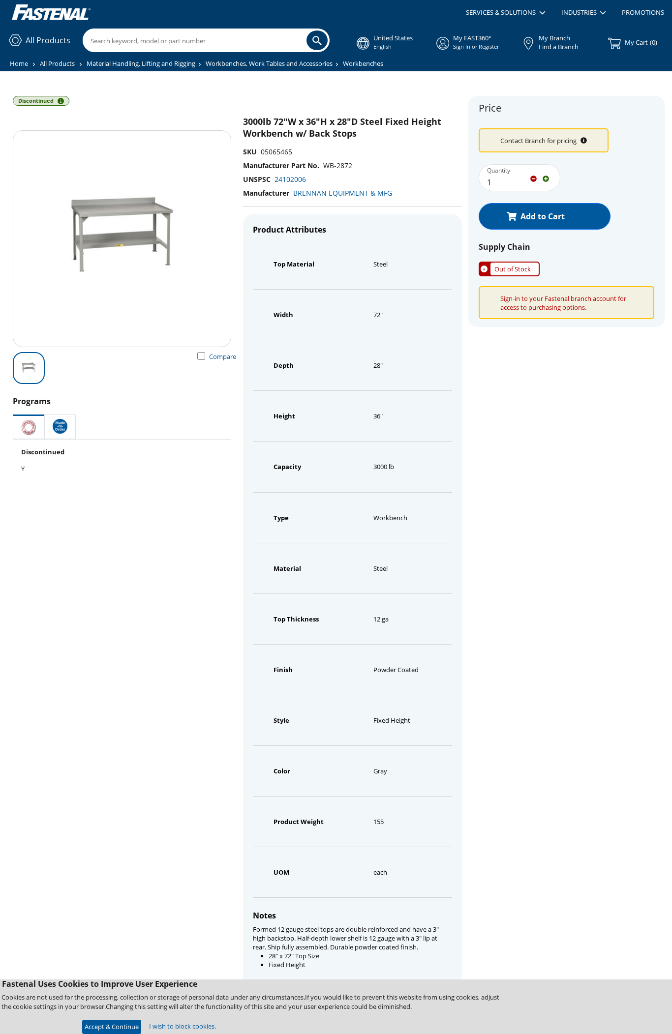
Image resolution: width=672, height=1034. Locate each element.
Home (19, 63)
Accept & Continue (112, 1026)
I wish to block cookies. (182, 1026)
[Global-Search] (317, 40)
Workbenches (363, 63)
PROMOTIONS (643, 12)
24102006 (290, 179)
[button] (505, 13)
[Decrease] (533, 178)
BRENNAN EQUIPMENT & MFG (342, 193)
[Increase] (546, 178)
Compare (222, 356)
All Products (57, 63)
